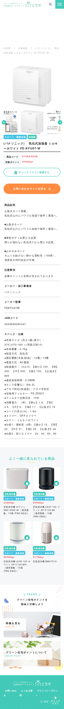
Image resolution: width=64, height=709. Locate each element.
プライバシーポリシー (47, 693)
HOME (7, 48)
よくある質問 (26, 693)
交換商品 (23, 48)
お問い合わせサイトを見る (29, 188)
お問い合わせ (10, 693)
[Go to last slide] (4, 122)
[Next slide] (60, 122)
